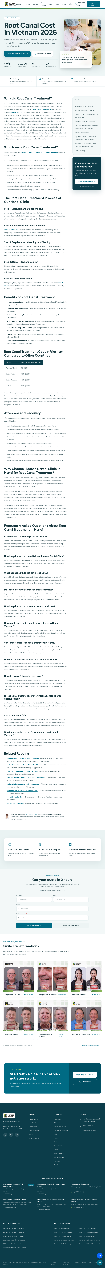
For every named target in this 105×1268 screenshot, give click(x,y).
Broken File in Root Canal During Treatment (23, 784)
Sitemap (84, 1262)
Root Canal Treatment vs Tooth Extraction (22, 771)
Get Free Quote (92, 4)
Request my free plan (84, 1075)
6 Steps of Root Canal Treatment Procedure (23, 758)
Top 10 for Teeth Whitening (62, 1244)
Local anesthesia (10, 230)
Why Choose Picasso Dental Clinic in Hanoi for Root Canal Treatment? (85, 138)
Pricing (28, 4)
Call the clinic (85, 1082)
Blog (57, 4)
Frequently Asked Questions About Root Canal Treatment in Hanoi (85, 145)
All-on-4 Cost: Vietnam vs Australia (13, 1232)
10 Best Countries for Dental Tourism (14, 1248)
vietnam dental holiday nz (95, 1263)
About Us (57, 1161)
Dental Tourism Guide (60, 1127)
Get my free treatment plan (17, 54)
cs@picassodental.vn (89, 1130)
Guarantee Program (66, 1263)
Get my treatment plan (87, 181)
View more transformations (92, 1045)
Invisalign (31, 1134)
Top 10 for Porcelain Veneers (63, 1232)
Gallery (56, 1150)
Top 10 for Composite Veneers (88, 1232)
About (51, 4)
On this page (87, 100)
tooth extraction (15, 112)
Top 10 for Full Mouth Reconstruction (90, 1244)
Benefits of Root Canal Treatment (85, 122)
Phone (18, 905)
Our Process (58, 1146)
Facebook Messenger (71, 925)
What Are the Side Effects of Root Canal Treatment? (26, 778)
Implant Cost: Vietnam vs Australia (13, 1229)
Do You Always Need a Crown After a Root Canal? (24, 765)
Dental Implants (33, 1119)
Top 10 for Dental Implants (62, 1229)
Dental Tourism (43, 4)
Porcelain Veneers (34, 1123)
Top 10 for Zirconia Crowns (62, 1236)
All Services (57, 1119)
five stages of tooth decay (42, 109)
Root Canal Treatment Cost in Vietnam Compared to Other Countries (86, 127)
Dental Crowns (33, 1127)
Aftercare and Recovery (82, 133)
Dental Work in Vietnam (61, 1131)
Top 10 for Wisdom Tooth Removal (89, 1240)
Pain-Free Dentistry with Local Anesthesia (22, 790)
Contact (64, 4)
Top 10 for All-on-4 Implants (87, 1229)
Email (55, 895)
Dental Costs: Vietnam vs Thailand (13, 1236)
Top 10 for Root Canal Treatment (64, 1240)
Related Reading (80, 151)
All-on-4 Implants (34, 1138)
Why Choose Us (59, 1153)
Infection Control (59, 1157)
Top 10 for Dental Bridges (87, 1236)
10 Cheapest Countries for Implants (14, 1240)
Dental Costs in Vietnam (16, 803)
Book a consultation (42, 54)
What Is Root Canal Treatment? (84, 106)
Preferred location (21, 914)
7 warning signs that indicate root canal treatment (39, 152)
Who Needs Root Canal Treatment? (85, 110)
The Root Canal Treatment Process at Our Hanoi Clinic (86, 116)
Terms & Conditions (54, 1263)
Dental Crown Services (15, 797)
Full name (19, 895)
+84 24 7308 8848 (88, 1126)
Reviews (36, 4)
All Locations (58, 1123)
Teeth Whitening (34, 1131)
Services (19, 4)
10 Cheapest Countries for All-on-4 (13, 1244)
